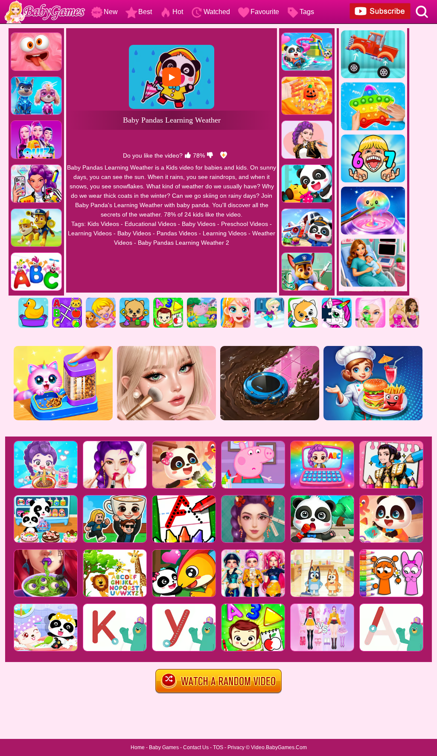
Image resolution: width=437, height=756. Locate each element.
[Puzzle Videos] (336, 301)
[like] (187, 155)
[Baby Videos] (100, 301)
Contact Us (196, 747)
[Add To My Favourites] (223, 155)
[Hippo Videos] (202, 301)
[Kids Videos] (33, 301)
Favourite (265, 11)
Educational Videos (150, 223)
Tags (307, 11)
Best (145, 11)
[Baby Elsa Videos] (269, 301)
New (111, 11)
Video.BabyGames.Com (279, 747)
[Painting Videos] (303, 301)
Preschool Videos (244, 223)
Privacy (236, 747)
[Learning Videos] (168, 301)
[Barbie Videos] (404, 301)
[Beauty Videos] (235, 301)
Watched (217, 11)
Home (138, 747)
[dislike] (210, 155)
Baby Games (164, 747)
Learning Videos (90, 233)
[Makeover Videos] (370, 301)
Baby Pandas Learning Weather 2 (183, 242)
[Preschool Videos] (134, 301)
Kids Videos (103, 223)
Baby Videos (199, 223)
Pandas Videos (177, 233)
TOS (218, 747)
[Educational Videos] (67, 301)
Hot (177, 11)
